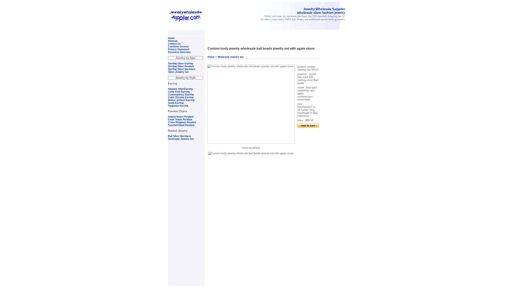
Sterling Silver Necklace (181, 69)
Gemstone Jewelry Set (181, 139)
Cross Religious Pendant (182, 122)
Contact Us (174, 43)
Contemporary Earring (181, 94)
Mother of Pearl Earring (181, 100)
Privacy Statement (178, 49)
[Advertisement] (253, 31)
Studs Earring (176, 103)
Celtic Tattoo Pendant (180, 119)
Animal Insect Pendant (181, 116)
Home (211, 57)
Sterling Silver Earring (180, 63)
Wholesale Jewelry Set (230, 57)
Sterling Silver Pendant (181, 66)
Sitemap (172, 41)
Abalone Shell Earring (180, 89)
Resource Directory (179, 52)
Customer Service (178, 46)
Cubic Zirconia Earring (180, 97)
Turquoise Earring (178, 105)
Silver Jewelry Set (178, 72)
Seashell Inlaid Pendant (181, 125)
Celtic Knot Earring (179, 91)
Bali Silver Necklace (179, 136)
